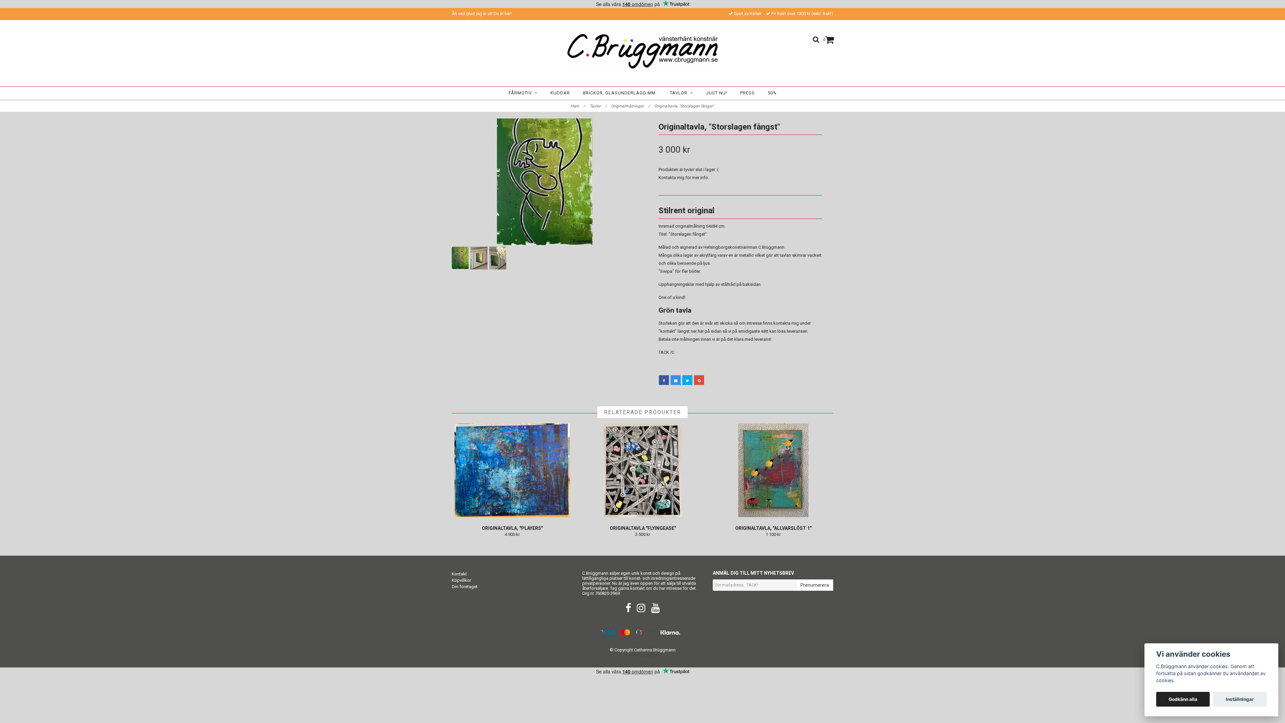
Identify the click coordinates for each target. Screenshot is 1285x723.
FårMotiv (521, 92)
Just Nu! (716, 92)
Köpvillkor (461, 580)
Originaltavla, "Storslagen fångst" (684, 106)
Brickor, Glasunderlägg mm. (620, 92)
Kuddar (560, 92)
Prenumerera (814, 585)
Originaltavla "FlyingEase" (643, 528)
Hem (578, 106)
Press (747, 92)
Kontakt (459, 573)
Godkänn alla (1183, 699)
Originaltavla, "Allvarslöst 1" (773, 528)
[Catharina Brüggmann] (642, 51)
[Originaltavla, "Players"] (512, 470)
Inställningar (1240, 699)
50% (772, 92)
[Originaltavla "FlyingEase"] (642, 470)
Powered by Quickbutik (642, 655)
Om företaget (465, 586)
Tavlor (680, 92)
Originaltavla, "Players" (512, 528)
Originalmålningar (630, 106)
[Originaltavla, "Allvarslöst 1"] (773, 470)
